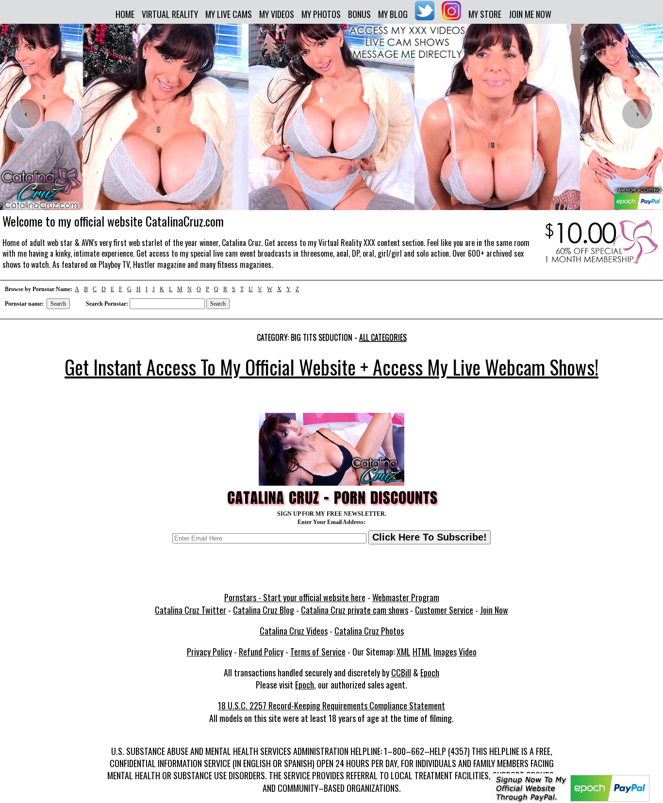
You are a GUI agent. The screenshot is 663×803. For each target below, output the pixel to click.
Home (125, 14)
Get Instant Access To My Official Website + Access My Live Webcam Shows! (331, 366)
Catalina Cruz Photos (369, 630)
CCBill (401, 672)
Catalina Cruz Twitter (190, 610)
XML (404, 651)
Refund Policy (261, 651)
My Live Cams (228, 14)
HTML (422, 651)
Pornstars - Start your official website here (294, 597)
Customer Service (444, 610)
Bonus (359, 14)
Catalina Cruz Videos (294, 630)
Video (468, 651)
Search (58, 303)
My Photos (321, 14)
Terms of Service (318, 651)
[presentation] (25, 113)
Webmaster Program (405, 597)
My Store (484, 14)
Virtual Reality (170, 14)
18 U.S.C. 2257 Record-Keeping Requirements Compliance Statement (331, 705)
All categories (383, 337)
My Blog (393, 14)
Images (445, 651)
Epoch (429, 672)
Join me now (530, 14)
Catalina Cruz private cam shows (354, 610)
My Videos (276, 14)
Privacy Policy (209, 651)
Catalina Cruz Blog (263, 610)
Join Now (494, 610)
